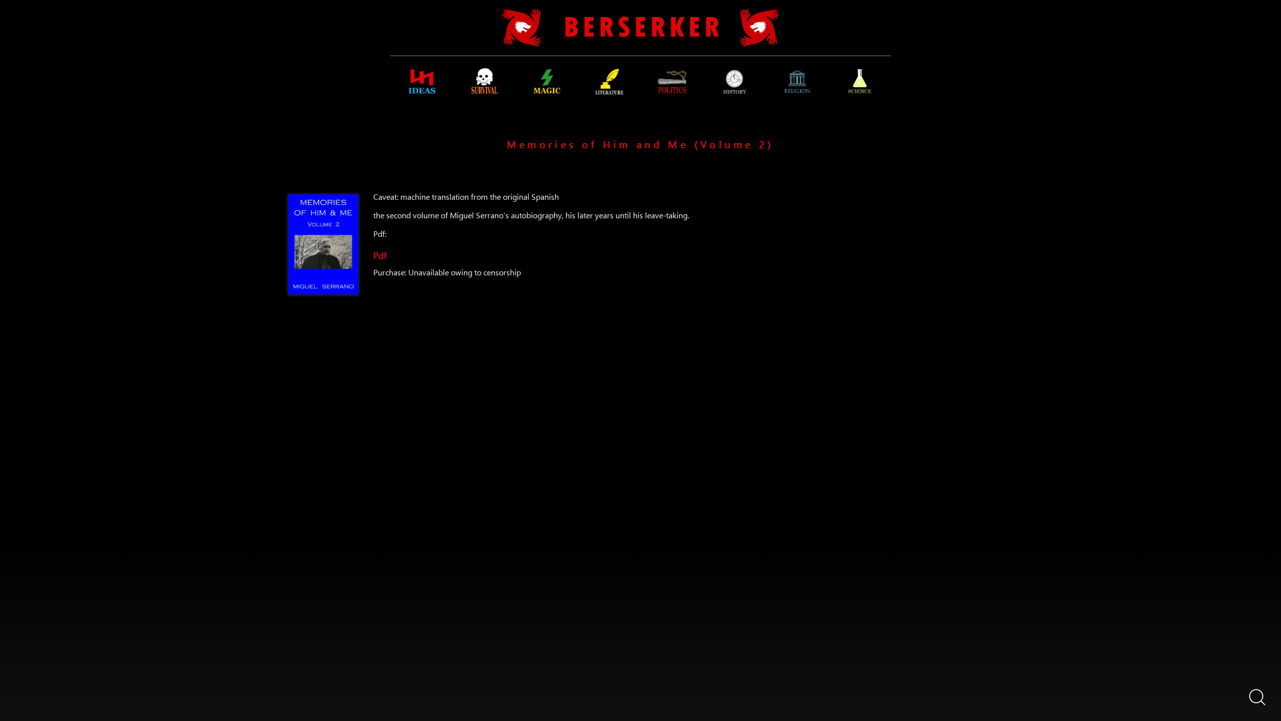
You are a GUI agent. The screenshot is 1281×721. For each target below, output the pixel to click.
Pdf (380, 254)
